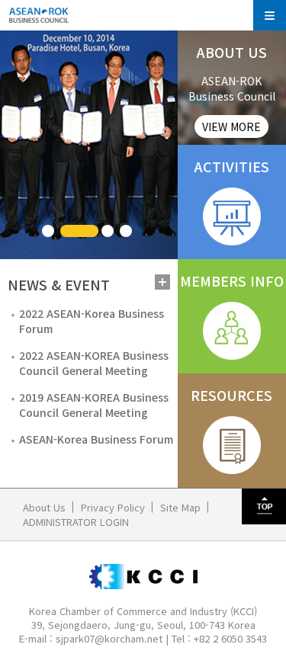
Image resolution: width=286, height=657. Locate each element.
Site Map (180, 507)
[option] (89, 144)
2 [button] (79, 231)
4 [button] (126, 231)
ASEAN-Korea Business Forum (96, 439)
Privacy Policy (113, 507)
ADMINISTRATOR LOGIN (76, 521)
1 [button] (48, 231)
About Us (44, 507)
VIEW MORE (231, 126)
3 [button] (107, 231)
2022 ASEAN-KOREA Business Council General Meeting (94, 363)
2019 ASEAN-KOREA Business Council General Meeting (94, 404)
